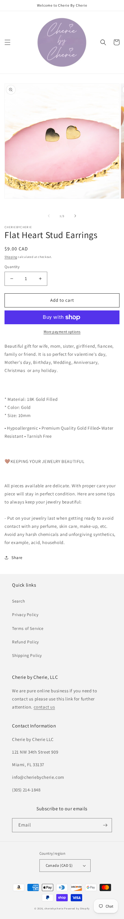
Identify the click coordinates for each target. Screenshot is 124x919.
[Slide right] (75, 215)
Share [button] (17, 557)
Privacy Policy (25, 614)
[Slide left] (48, 215)
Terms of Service (28, 628)
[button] (7, 42)
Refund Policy (25, 642)
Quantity (12, 266)
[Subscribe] (105, 825)
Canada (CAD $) (59, 865)
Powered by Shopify (77, 908)
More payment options (62, 331)
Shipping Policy (27, 655)
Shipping (11, 257)
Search (18, 601)
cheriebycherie (54, 908)
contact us (44, 707)
